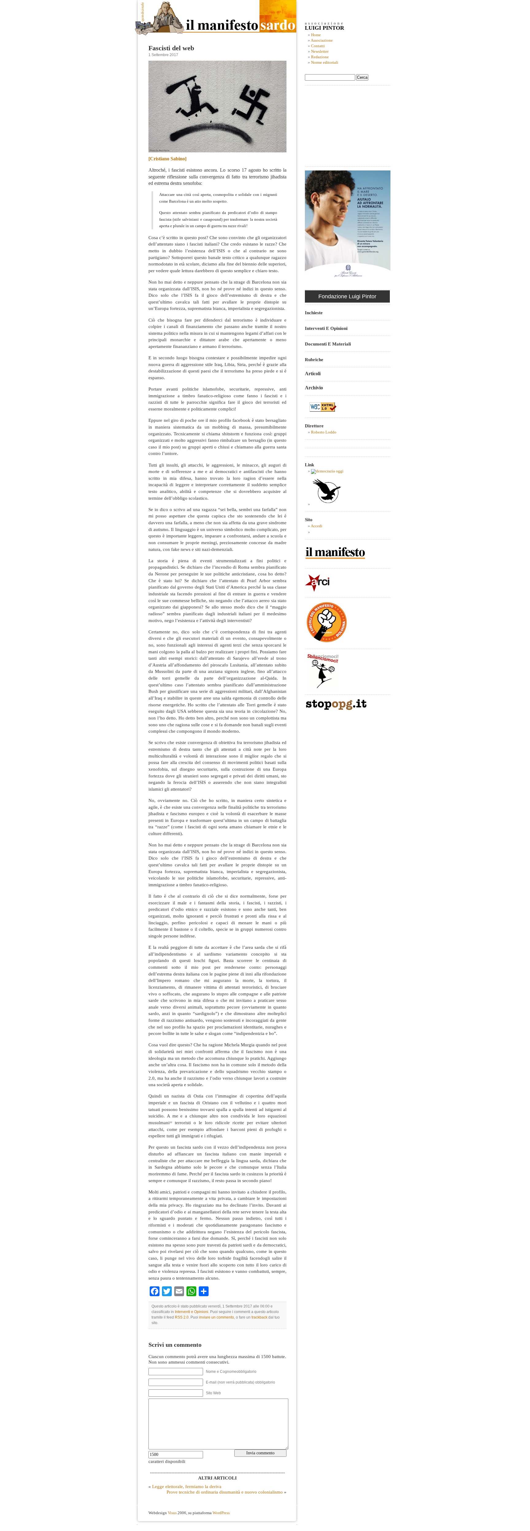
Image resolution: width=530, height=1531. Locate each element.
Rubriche (314, 359)
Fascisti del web (171, 48)
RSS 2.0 (182, 1317)
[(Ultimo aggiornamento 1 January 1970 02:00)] (327, 471)
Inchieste (314, 312)
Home (316, 35)
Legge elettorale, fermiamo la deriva (186, 1486)
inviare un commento (216, 1317)
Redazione (320, 57)
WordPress (221, 1513)
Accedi (316, 526)
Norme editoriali (324, 62)
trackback (259, 1317)
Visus (172, 1513)
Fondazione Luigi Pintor (347, 296)
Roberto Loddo (323, 432)
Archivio (314, 387)
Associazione (322, 40)
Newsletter (319, 51)
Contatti (318, 46)
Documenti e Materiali (328, 343)
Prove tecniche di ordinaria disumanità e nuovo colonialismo (225, 1492)
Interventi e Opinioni (191, 1312)
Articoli (313, 373)
